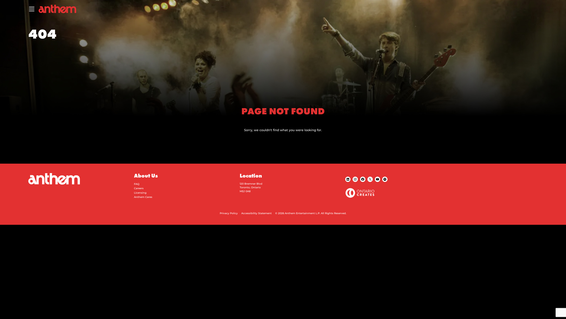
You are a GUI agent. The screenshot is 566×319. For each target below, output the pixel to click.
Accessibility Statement (256, 213)
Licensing (140, 192)
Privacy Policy (229, 213)
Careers (139, 188)
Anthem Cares (143, 197)
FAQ (136, 184)
